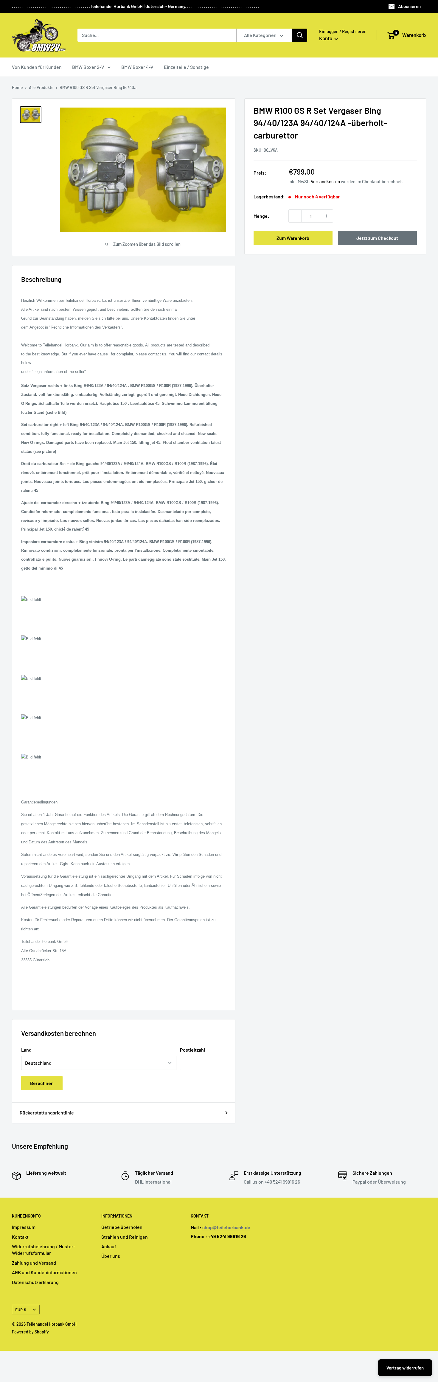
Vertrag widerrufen (405, 1367)
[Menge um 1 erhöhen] (326, 216)
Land (26, 1050)
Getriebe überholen (121, 1227)
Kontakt (20, 1237)
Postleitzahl (192, 1050)
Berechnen (42, 1083)
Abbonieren (409, 6)
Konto (326, 38)
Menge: (261, 216)
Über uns (110, 1256)
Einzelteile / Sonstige (186, 67)
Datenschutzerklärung (35, 1282)
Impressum (23, 1227)
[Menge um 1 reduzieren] (295, 216)
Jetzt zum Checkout (377, 238)
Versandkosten (325, 181)
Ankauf (108, 1246)
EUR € (20, 1309)
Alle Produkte (41, 87)
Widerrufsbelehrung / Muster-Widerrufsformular (43, 1249)
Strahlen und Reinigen (124, 1237)
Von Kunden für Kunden (37, 67)
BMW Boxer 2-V (88, 67)
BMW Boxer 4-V (137, 67)
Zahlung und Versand (34, 1263)
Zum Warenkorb (293, 238)
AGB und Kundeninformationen (44, 1272)
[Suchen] (299, 35)
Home (17, 87)
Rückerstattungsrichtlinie (47, 1112)
